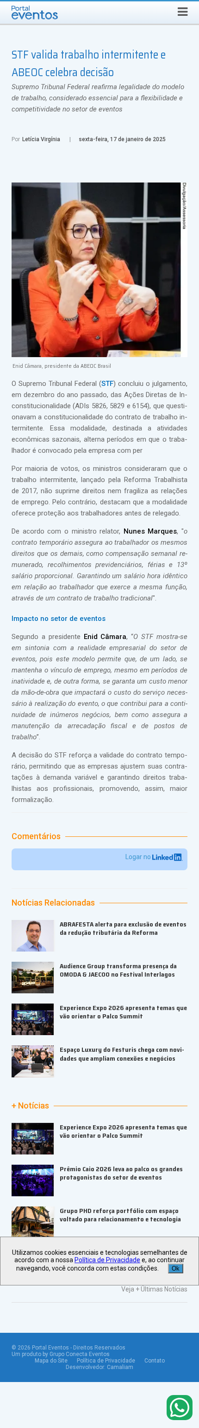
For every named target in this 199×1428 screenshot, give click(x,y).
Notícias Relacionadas (53, 902)
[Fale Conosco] (180, 1408)
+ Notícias (30, 1105)
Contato (154, 1360)
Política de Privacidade (106, 1360)
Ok (176, 1268)
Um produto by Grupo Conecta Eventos (61, 1354)
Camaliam (120, 1367)
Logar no (138, 857)
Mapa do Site (51, 1360)
